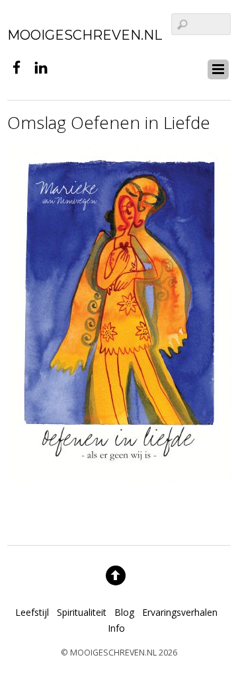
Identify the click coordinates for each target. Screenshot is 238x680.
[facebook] (16, 66)
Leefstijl (32, 612)
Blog (124, 612)
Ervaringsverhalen (180, 612)
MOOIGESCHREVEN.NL (113, 652)
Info (116, 628)
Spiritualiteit (81, 612)
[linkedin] (41, 66)
